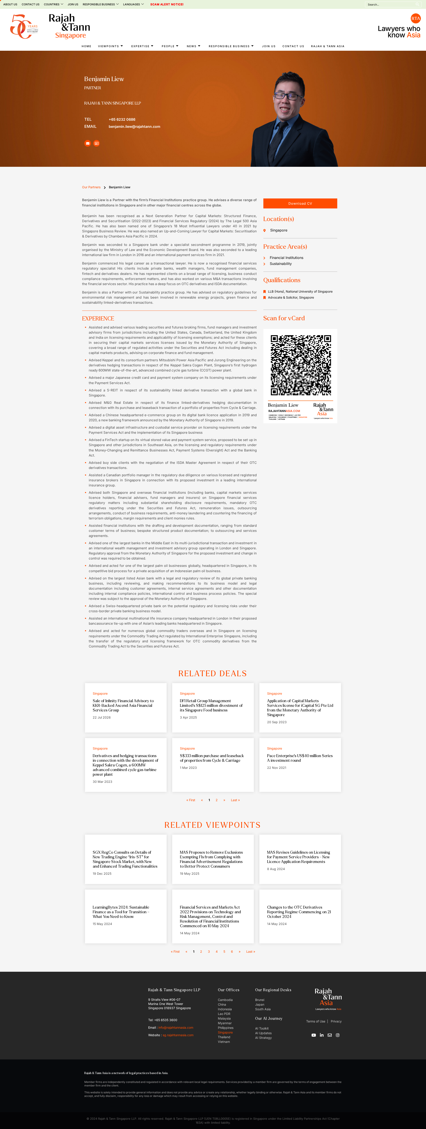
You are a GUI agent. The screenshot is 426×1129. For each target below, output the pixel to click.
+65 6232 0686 (109, 119)
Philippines (225, 1028)
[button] (300, 203)
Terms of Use (315, 1021)
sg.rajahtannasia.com (178, 1035)
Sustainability (281, 263)
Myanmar (225, 1023)
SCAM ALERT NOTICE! (161, 4)
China (222, 1004)
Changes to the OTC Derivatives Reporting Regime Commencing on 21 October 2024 (299, 912)
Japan (259, 1004)
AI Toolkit (262, 1028)
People (168, 46)
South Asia (263, 1009)
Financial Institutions (286, 257)
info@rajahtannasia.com (175, 1027)
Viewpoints (108, 46)
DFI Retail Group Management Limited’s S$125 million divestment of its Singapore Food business (211, 705)
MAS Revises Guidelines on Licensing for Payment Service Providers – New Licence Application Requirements (298, 857)
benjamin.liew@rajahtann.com (122, 126)
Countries (51, 4)
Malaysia (224, 1018)
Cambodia (225, 1000)
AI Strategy (263, 1038)
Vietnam (224, 1041)
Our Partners (91, 187)
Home (86, 46)
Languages (131, 4)
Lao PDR (224, 1014)
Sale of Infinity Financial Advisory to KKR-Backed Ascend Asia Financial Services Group (123, 705)
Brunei (259, 1000)
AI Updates (263, 1033)
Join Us (73, 4)
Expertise (140, 46)
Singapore (225, 1032)
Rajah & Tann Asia (328, 46)
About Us (10, 4)
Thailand (224, 1037)
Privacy (336, 1021)
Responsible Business (99, 4)
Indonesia (225, 1009)
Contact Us (30, 4)
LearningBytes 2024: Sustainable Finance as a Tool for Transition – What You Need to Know (121, 912)
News (192, 46)
